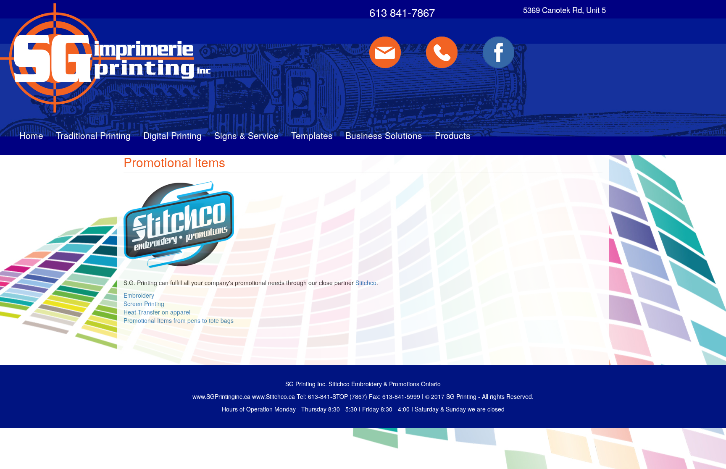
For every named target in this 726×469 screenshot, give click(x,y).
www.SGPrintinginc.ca (221, 396)
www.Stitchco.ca (273, 396)
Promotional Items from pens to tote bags (179, 320)
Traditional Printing (93, 135)
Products (453, 135)
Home (31, 135)
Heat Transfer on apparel (157, 312)
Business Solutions (383, 135)
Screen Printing (144, 303)
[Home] (106, 58)
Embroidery (139, 295)
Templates (312, 135)
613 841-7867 (402, 12)
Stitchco (365, 282)
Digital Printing (172, 135)
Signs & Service (246, 135)
